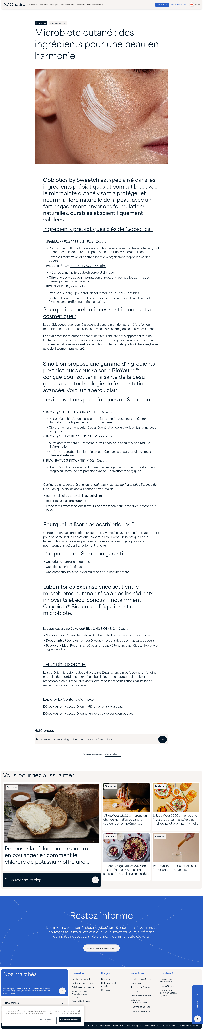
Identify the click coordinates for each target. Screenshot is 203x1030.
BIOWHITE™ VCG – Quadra (88, 460)
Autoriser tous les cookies (69, 1019)
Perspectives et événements (89, 5)
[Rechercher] (152, 5)
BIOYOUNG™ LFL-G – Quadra (91, 436)
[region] (43, 1016)
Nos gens (54, 5)
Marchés (33, 5)
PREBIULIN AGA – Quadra (88, 266)
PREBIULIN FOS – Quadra (88, 241)
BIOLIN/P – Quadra (72, 286)
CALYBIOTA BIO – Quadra (111, 628)
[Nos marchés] (62, 990)
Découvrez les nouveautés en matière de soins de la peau (83, 706)
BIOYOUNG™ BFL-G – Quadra (92, 412)
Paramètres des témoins (189, 1025)
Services (44, 5)
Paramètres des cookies (46, 1020)
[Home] (14, 6)
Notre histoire (67, 5)
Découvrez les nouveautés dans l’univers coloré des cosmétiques (88, 713)
